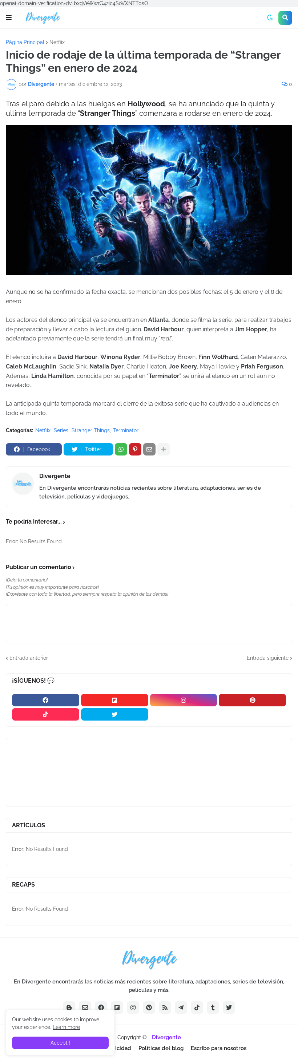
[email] (85, 1007)
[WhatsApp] (121, 449)
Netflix (57, 42)
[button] (8, 18)
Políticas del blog (161, 1048)
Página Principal (25, 42)
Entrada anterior (28, 658)
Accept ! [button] (61, 1043)
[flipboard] (114, 700)
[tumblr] (213, 1007)
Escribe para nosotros (218, 1048)
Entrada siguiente (268, 658)
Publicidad (117, 1048)
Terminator (125, 430)
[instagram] (183, 700)
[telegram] (181, 1007)
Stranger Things (91, 430)
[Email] (149, 449)
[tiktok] (45, 714)
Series (61, 430)
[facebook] (45, 700)
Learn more (66, 1027)
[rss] (165, 1007)
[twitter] (114, 714)
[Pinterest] (135, 449)
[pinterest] (252, 700)
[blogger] (69, 1007)
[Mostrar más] (163, 449)
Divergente (55, 476)
